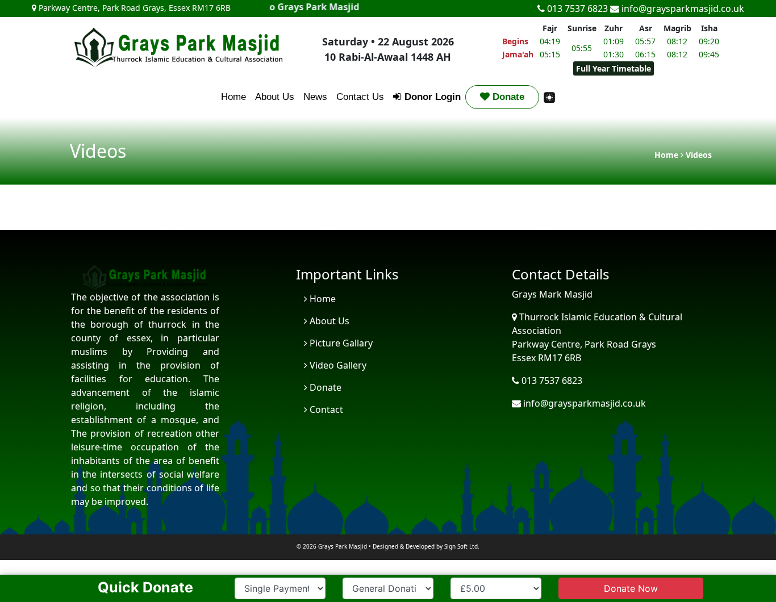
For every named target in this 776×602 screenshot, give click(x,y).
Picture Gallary (340, 343)
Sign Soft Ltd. (461, 546)
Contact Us (360, 96)
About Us (274, 96)
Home (233, 96)
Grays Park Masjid (342, 546)
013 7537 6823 (576, 8)
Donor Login (431, 96)
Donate (507, 96)
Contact (325, 409)
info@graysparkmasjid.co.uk (681, 8)
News (315, 96)
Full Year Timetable (613, 68)
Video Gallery (336, 365)
